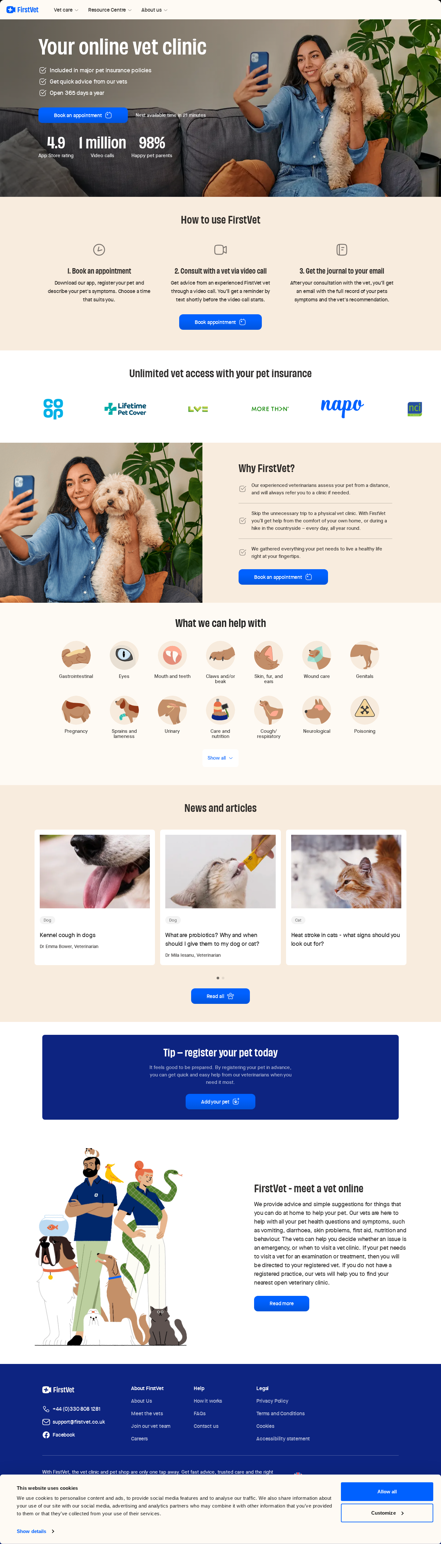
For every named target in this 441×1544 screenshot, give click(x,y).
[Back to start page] (22, 10)
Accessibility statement (283, 1438)
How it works (208, 1401)
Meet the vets (147, 1413)
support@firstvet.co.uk (79, 1421)
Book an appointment (78, 115)
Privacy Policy (272, 1401)
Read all (215, 996)
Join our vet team (150, 1426)
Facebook (64, 1434)
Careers (139, 1438)
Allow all (387, 1491)
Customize (383, 1512)
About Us (141, 1401)
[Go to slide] (218, 978)
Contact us (206, 1426)
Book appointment (215, 322)
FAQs (199, 1413)
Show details (31, 1531)
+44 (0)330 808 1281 (76, 1409)
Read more (282, 1303)
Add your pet (215, 1101)
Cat (298, 920)
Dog (47, 920)
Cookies (265, 1426)
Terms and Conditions (280, 1413)
